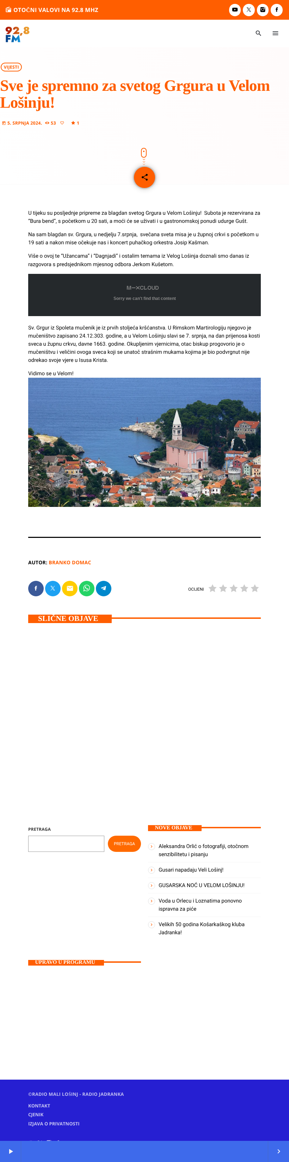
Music (46, 1009)
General (49, 711)
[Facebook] (277, 10)
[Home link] (17, 33)
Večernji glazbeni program (70, 1022)
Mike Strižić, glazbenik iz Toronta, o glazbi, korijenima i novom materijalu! (202, 731)
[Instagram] (263, 10)
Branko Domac (70, 562)
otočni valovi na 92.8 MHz (51, 10)
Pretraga (39, 829)
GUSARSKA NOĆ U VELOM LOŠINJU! (202, 885)
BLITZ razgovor (180, 711)
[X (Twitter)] (249, 10)
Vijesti (11, 67)
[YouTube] (235, 10)
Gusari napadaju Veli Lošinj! (72, 724)
